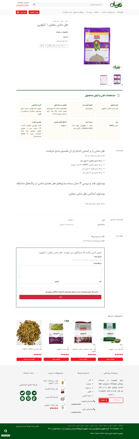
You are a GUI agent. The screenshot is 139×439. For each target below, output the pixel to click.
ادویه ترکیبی (86, 395)
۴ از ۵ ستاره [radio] (85, 260)
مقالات (96, 12)
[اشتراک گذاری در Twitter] (62, 46)
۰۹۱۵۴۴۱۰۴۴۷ (76, 412)
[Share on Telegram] (42, 46)
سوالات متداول (78, 12)
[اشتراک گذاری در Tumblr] (46, 46)
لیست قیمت (67, 12)
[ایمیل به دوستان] (58, 46)
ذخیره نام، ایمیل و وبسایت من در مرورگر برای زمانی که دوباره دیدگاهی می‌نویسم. (71, 292)
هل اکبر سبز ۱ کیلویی (116, 349)
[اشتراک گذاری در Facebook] (66, 46)
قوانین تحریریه (80, 426)
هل (62, 21)
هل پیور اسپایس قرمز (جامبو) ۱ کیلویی (83, 350)
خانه (66, 21)
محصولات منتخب (108, 12)
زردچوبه (88, 388)
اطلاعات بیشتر (110, 359)
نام (100, 281)
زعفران (88, 384)
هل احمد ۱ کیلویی (63, 349)
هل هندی (56, 21)
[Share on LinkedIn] (50, 46)
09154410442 (22, 5)
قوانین (110, 426)
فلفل (89, 391)
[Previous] (119, 45)
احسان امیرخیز (21, 426)
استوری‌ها (115, 426)
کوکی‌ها (87, 426)
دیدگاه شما (97, 263)
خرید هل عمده (90, 203)
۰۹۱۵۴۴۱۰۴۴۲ (76, 404)
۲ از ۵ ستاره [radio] (97, 260)
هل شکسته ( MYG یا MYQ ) (32, 349)
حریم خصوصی (94, 426)
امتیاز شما (97, 257)
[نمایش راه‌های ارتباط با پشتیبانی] (6, 431)
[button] (21, 12)
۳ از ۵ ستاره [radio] (92, 260)
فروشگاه (120, 12)
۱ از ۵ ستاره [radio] (101, 260)
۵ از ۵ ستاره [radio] (76, 260)
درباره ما (89, 12)
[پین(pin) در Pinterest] (54, 46)
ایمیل (57, 281)
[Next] (73, 45)
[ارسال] (34, 5)
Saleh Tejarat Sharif (97, 433)
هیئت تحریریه (71, 426)
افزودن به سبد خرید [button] (29, 359)
